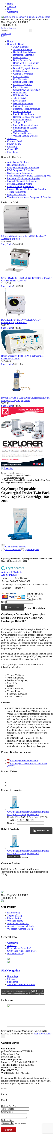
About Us (11, 945)
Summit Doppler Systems (25, 127)
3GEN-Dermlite (20, 46)
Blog (9, 9)
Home (10, 3)
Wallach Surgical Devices (25, 135)
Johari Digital (19, 98)
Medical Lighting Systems (19, 183)
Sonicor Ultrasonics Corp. (25, 125)
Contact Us (12, 11)
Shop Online (7, 244)
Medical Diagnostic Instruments (22, 181)
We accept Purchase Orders (20, 929)
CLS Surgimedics (21, 71)
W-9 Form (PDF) (15, 953)
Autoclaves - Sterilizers (18, 162)
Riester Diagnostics (22, 119)
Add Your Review (9, 575)
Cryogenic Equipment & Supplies (23, 167)
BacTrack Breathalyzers (24, 52)
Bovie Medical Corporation (26, 63)
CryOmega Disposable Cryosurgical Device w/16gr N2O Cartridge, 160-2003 (28, 813)
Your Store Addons (42, 1033)
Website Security (15, 920)
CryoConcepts (20, 79)
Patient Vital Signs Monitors (20, 186)
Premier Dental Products (24, 114)
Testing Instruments (16, 192)
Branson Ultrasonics (22, 65)
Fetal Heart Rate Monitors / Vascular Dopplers (29, 175)
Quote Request (32, 549)
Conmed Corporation (23, 73)
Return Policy (13, 912)
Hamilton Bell (20, 92)
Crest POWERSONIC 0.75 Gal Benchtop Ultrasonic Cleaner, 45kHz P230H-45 (26, 279)
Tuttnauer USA (20, 130)
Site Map (11, 6)
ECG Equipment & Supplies (20, 170)
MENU (4, 36)
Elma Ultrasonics (21, 87)
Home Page (12, 976)
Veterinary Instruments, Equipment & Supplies (29, 197)
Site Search (12, 981)
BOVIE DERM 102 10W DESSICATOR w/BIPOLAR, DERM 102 (21, 321)
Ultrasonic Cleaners (16, 194)
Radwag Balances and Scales (27, 117)
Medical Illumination (23, 103)
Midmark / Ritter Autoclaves (26, 109)
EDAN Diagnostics (22, 84)
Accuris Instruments (22, 49)
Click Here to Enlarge (15, 546)
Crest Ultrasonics (21, 76)
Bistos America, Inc (22, 60)
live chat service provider (8, 28)
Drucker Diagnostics (23, 82)
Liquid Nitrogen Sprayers (14, 478)
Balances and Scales (16, 165)
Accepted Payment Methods (20, 926)
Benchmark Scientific (23, 55)
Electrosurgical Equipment (19, 173)
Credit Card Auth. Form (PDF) (21, 951)
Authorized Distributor (12, 572)
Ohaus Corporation (22, 111)
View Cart (6, 33)
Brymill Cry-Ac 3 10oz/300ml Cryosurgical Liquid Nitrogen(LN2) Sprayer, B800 (25, 399)
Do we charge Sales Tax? (19, 948)
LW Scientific (19, 100)
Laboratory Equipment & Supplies (23, 178)
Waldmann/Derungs (22, 133)
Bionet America (20, 57)
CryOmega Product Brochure (24, 760)
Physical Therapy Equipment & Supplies (26, 189)
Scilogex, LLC (20, 122)
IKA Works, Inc (20, 95)
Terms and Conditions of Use (21, 984)
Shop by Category (16, 473)
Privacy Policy (14, 918)
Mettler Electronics (22, 106)
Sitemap (11, 979)
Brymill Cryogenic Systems (26, 68)
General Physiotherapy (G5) (26, 90)
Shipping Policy (14, 915)
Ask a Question (13, 549)
